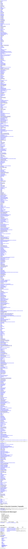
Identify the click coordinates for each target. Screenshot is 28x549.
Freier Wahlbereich (2, 201)
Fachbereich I (1, 27)
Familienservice (2, 87)
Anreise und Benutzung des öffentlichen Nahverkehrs (6, 435)
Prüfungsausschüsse (2, 258)
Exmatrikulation (2, 249)
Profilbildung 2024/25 (2, 7)
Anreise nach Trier (2, 186)
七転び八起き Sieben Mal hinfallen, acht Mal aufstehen (6, 444)
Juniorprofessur (2, 390)
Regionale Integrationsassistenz (3, 411)
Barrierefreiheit (2, 166)
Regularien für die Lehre (3, 296)
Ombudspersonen (2, 354)
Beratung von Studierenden (3, 488)
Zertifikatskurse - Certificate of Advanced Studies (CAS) (6, 313)
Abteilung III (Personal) (3, 121)
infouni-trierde (3, 535)
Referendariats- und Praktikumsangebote (5, 55)
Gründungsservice (2, 357)
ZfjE (0, 48)
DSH (0, 96)
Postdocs (1, 386)
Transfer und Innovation (3, 138)
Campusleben (1, 179)
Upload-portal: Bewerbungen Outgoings (5, 455)
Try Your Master (2, 278)
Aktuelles (1, 36)
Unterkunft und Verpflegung (3, 434)
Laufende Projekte (2, 155)
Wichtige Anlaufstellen (3, 64)
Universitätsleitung (2, 19)
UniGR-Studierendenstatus (3, 474)
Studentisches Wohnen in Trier (3, 237)
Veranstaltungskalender (3, 180)
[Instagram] (4, 548)
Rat (0, 374)
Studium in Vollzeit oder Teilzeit (4, 200)
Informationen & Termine (3, 150)
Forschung (1, 39)
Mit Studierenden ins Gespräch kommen (5, 211)
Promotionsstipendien (2, 271)
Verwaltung (1, 107)
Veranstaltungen (2, 394)
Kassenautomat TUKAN (3, 251)
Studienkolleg (1, 232)
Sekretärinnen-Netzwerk (3, 139)
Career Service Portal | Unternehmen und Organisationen (6, 284)
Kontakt (1, 91)
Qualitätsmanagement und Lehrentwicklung (5, 307)
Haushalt (1, 111)
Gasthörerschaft (2, 318)
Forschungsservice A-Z (3, 352)
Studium (1, 38)
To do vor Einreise (2, 429)
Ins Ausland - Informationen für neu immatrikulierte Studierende (7, 462)
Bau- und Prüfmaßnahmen (3, 153)
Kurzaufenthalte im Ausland (3, 456)
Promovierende (2, 382)
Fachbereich (1, 28)
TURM (1, 141)
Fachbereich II (2, 30)
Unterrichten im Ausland (3, 459)
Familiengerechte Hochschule (3, 90)
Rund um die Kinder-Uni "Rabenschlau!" (5, 207)
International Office (2, 118)
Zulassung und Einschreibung (3, 422)
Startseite (1, 2)
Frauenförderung (2, 83)
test (0, 493)
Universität (1, 3)
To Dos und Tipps (2, 450)
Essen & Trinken (2, 326)
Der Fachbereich (2, 50)
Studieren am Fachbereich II (3, 33)
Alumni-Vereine (2, 170)
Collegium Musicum (2, 331)
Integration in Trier (2, 468)
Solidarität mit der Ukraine (3, 399)
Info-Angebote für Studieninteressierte (4, 215)
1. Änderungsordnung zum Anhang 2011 (11, 530)
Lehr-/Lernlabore (2, 312)
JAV (0, 79)
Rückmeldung (2, 253)
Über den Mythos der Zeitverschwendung (5, 445)
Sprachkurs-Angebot (2, 94)
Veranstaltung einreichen (3, 206)
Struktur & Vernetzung (3, 372)
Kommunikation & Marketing (3, 135)
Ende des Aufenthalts (2, 408)
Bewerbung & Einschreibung (3, 397)
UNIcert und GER (2, 95)
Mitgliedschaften (2, 176)
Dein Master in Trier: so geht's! (3, 281)
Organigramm (2, 8)
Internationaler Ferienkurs (3, 469)
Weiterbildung (2, 308)
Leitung (1, 110)
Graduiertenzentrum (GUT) (3, 363)
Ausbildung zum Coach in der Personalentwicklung (6, 314)
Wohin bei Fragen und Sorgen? (3, 241)
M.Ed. (1, 502)
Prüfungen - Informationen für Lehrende (5, 257)
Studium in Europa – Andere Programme (5, 452)
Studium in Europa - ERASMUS (4, 451)
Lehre (1, 289)
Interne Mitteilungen (2, 182)
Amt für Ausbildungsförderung (3, 117)
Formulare (1, 268)
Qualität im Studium (2, 252)
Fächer (1, 37)
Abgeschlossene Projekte (3, 159)
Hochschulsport (2, 73)
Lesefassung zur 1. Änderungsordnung (11, 529)
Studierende (1, 105)
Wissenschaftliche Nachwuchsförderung (5, 347)
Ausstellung (1, 11)
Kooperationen (2, 376)
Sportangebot (1, 75)
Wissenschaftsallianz (2, 174)
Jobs (0, 124)
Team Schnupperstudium (3, 221)
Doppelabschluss (2, 248)
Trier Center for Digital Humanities (4, 100)
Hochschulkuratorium (2, 149)
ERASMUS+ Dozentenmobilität (4, 465)
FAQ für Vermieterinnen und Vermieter (4, 412)
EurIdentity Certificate (2, 476)
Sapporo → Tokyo (2, 448)
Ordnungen (1, 501)
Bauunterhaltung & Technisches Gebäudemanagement (6, 130)
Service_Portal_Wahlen (3, 152)
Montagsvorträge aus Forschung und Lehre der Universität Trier (7, 321)
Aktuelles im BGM (2, 69)
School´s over (1, 216)
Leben (1, 323)
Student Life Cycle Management (4, 120)
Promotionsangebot (2, 421)
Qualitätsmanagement (2, 137)
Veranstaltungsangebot (2, 286)
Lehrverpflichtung (2, 297)
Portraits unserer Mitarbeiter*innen (4, 125)
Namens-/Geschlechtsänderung (3, 246)
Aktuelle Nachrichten (2, 477)
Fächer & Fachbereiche (4, 537)
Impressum (1, 484)
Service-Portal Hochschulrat (3, 148)
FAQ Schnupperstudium (3, 219)
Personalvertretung (2, 78)
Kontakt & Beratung (2, 351)
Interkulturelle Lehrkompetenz (3, 487)
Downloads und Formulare (3, 49)
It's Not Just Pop (2, 443)
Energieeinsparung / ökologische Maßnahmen (5, 165)
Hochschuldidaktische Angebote (4, 292)
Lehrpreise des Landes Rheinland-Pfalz (4, 303)
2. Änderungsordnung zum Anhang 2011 (11, 528)
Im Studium (1, 46)
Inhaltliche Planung (2, 461)
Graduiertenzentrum (2, 72)
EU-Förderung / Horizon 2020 (3, 466)
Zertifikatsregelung (2, 491)
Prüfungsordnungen (2, 259)
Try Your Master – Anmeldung (3, 280)
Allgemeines (1, 77)
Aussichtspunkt (2, 14)
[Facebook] (0, 548)
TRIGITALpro (2, 305)
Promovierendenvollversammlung (4, 375)
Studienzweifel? (2, 254)
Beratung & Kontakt (2, 403)
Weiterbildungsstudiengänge (3, 311)
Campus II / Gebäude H (3, 156)
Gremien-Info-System (2, 144)
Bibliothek (3, 538)
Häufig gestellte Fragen (3, 53)
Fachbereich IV (2, 40)
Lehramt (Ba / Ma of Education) (4, 197)
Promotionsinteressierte (3, 379)
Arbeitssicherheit (2, 22)
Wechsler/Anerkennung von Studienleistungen (5, 54)
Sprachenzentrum (2, 92)
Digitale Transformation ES (3, 306)
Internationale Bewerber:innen (3, 230)
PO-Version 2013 (2, 522)
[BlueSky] (1, 548)
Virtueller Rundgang (2, 188)
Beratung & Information (3, 380)
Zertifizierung (1, 293)
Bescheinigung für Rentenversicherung (4, 247)
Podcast (1, 10)
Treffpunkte (1, 332)
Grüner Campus (2, 12)
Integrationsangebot (2, 425)
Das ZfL (1, 103)
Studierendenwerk (2, 175)
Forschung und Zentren (3, 34)
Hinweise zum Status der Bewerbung (4, 224)
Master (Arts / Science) (3, 196)
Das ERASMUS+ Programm (3, 464)
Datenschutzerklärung (2, 495)
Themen (1, 164)
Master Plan (1, 276)
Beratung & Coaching (2, 104)
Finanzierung (1, 385)
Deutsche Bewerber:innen (3, 226)
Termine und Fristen (2, 417)
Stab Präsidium (2, 21)
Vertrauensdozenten (2, 361)
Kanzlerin (1, 25)
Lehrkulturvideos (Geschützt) (3, 490)
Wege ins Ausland (2, 438)
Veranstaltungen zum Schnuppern (4, 218)
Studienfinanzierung (2, 264)
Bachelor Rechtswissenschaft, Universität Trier (5, 51)
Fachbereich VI (2, 58)
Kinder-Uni (1, 203)
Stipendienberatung (2, 273)
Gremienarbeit (2, 143)
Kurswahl (1, 407)
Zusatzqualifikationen (2, 260)
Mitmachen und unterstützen (3, 482)
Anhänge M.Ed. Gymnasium (3, 503)
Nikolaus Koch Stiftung (3, 342)
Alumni (1, 44)
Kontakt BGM (2, 71)
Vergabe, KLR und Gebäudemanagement (5, 113)
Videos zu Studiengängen (3, 213)
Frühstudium (1, 210)
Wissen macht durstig (2, 220)
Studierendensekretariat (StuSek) (4, 119)
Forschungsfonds (2, 341)
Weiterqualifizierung (2, 384)
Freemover (1, 414)
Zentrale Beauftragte (2, 101)
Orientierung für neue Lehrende (4, 299)
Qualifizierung (2, 365)
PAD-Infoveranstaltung (3, 458)
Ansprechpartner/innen (3, 115)
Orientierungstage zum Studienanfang (4, 238)
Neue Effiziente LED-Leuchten (4, 160)
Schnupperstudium (2, 217)
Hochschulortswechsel (2, 250)
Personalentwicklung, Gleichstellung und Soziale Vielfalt (6, 136)
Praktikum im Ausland (2, 457)
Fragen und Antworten (3, 483)
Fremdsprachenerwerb (2, 261)
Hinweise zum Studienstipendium (4, 344)
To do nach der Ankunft (3, 424)
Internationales (2, 62)
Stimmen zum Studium (3, 169)
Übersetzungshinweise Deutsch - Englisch (5, 467)
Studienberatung (2, 416)
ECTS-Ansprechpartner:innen (3, 406)
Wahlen (1, 151)
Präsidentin (1, 24)
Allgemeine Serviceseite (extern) (4, 122)
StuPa (1, 98)
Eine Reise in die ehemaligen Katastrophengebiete (6, 446)
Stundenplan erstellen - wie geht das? (4, 243)
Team (1, 377)
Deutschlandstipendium (3, 171)
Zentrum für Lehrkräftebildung (3, 102)
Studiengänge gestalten (3, 300)
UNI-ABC (1, 242)
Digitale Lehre (2, 294)
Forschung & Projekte (2, 63)
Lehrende (1, 106)
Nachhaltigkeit (2, 15)
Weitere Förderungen (2, 371)
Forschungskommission (3, 362)
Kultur (1, 329)
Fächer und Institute (2, 29)
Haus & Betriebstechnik (3, 129)
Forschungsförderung (2, 338)
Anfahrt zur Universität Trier (3, 187)
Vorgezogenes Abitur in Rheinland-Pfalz (5, 227)
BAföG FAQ (1, 267)
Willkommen (1, 480)
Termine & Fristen (2, 263)
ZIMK (1, 66)
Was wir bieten (2, 126)
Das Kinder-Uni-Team (2, 209)
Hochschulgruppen (2, 328)
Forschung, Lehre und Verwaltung (4, 463)
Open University (2, 322)
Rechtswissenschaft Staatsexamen (4, 198)
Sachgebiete (1, 123)
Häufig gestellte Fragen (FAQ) (3, 436)
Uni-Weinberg (2, 17)
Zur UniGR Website (2, 478)
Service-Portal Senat (2, 145)
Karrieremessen (2, 285)
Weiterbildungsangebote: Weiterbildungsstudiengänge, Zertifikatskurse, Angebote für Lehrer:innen (11, 310)
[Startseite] (3, 0)
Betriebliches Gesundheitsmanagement (4, 68)
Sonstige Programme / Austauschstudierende (5, 233)
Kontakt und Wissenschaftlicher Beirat (4, 437)
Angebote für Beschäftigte (3, 70)
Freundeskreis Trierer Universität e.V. (4, 172)
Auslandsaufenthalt (2, 262)
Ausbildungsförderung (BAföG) (4, 265)
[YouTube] (2, 548)
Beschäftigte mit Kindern (3, 88)
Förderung (1, 368)
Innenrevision (1, 23)
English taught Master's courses (4, 231)
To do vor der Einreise (2, 418)
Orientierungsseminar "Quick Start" (4, 401)
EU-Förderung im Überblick (3, 348)
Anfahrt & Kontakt (2, 185)
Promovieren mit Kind (2, 370)
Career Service (2, 282)
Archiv (1, 184)
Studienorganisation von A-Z (3, 245)
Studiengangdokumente (3, 298)
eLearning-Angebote (2, 367)
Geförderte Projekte (2, 173)
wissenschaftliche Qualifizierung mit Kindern (5, 89)
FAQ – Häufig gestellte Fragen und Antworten (5, 410)
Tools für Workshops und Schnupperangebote (5, 214)
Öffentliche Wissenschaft (3, 320)
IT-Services (3, 539)
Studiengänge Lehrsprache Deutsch (4, 228)
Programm (1, 205)
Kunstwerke (1, 13)
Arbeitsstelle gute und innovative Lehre (4, 134)
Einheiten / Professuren (3, 60)
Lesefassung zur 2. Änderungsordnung (11, 522)
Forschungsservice (2, 350)
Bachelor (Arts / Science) (3, 195)
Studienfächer (1, 199)
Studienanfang (2, 235)
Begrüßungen (1, 239)
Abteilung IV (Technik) (3, 127)
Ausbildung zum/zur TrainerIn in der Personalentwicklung (7, 315)
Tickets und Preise (2, 76)
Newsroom (1, 358)
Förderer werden (2, 275)
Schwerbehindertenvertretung (3, 80)
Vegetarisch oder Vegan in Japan (4, 447)
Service (1, 500)
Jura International (2, 47)
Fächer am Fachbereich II (3, 32)
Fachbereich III (2, 35)
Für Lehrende (1, 475)
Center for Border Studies (3, 471)
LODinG (1, 346)
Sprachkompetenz (2, 489)
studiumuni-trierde (2, 508)
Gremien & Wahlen (2, 142)
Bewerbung (1, 222)
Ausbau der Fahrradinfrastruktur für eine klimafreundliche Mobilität (8, 158)
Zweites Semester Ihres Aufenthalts (4, 409)
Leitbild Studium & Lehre (3, 295)
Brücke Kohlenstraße (2, 162)
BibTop (1, 163)
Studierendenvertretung (3, 97)
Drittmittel (1, 112)
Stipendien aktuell (2, 270)
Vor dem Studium (2, 202)
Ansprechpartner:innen (3, 419)
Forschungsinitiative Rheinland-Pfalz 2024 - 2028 (6, 345)
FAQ (0, 234)
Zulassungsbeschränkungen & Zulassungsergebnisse (6, 229)
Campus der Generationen (3, 316)
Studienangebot (2, 192)
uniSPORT (1, 157)
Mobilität (1, 325)
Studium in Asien (2, 453)
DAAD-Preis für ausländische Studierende (5, 402)
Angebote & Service (2, 82)
